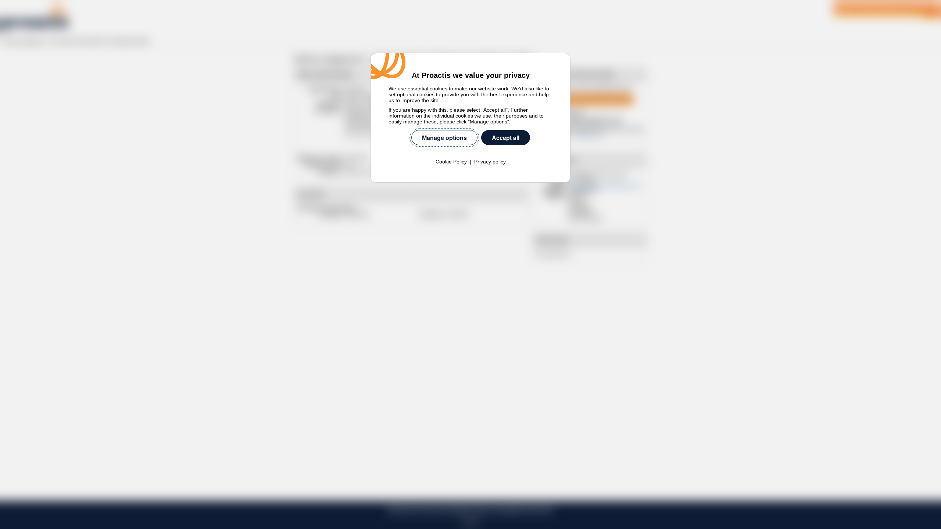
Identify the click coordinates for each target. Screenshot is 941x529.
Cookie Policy (451, 162)
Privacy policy (490, 162)
